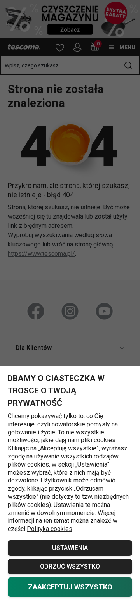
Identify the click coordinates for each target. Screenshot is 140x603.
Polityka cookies (49, 528)
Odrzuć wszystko (70, 566)
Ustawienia (70, 547)
